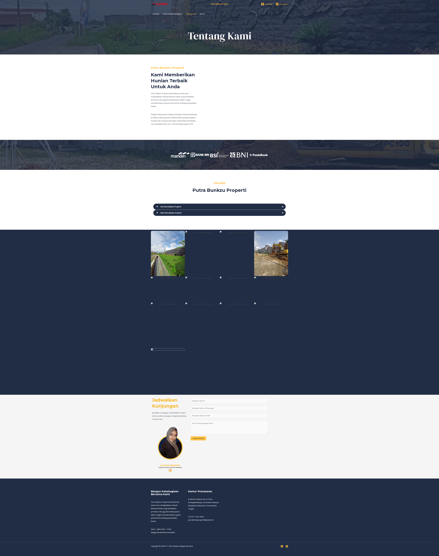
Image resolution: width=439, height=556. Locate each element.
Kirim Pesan (198, 438)
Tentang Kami (190, 14)
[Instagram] (287, 546)
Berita (202, 14)
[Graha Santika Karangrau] (159, 4)
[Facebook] (282, 546)
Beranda (156, 14)
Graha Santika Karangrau (172, 14)
